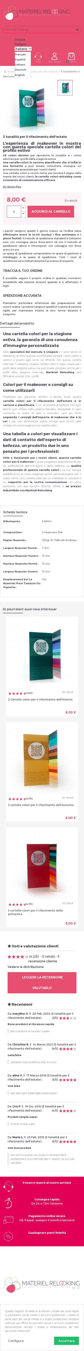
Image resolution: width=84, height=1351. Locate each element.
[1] (9, 957)
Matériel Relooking (60, 372)
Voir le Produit (59, 709)
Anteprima (28, 709)
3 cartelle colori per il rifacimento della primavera (35, 912)
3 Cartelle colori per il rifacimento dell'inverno (40, 699)
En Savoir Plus (12, 186)
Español (20, 59)
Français (20, 54)
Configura (16, 1341)
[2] (13, 957)
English (20, 74)
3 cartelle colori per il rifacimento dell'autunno (41, 805)
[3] (18, 957)
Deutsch (20, 69)
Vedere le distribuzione (26, 967)
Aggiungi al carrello (51, 211)
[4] (22, 957)
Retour (10, 71)
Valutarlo (42, 988)
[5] (26, 957)
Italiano (20, 64)
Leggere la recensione (42, 977)
